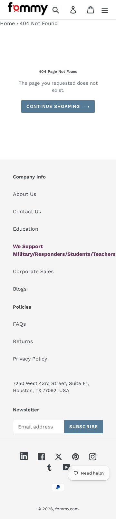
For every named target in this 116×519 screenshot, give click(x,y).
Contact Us (27, 211)
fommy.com (67, 508)
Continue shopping (53, 106)
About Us (24, 194)
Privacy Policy (30, 359)
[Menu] (105, 10)
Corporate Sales (33, 271)
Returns (23, 341)
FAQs (19, 324)
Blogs (19, 289)
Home (7, 23)
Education (25, 229)
